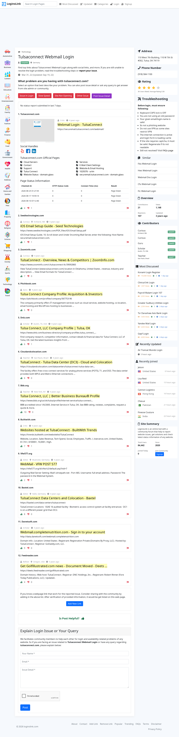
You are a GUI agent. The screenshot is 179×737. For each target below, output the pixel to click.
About (74, 723)
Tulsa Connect (30, 171)
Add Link (93, 723)
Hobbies (7, 180)
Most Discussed (70, 4)
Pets (7, 205)
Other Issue (82, 95)
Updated (88, 4)
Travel (7, 295)
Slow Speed (44, 95)
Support (27, 168)
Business (7, 67)
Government (7, 157)
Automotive (7, 56)
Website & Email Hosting (91, 168)
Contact (27, 165)
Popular (119, 723)
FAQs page (168, 150)
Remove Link (106, 723)
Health (7, 169)
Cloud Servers (30, 162)
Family (7, 112)
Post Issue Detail (101, 95)
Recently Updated (150, 344)
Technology (7, 284)
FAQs (138, 723)
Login (116, 4)
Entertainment (7, 101)
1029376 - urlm (86, 171)
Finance (7, 135)
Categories (102, 4)
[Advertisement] (89, 28)
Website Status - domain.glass (38, 174)
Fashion (7, 123)
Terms (146, 723)
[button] (83, 618)
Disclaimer (156, 723)
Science (7, 239)
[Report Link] (128, 208)
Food (7, 146)
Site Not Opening (63, 95)
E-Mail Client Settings (89, 165)
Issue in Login (26, 95)
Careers (7, 78)
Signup (128, 4)
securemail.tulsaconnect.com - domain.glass (101, 174)
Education (7, 90)
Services (83, 162)
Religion (7, 228)
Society (7, 262)
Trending (129, 723)
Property (7, 217)
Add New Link (74, 603)
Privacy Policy (155, 729)
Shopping (7, 250)
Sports (7, 273)
